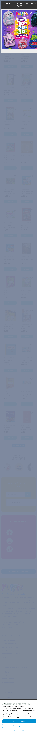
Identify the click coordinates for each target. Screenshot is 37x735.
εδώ (30, 717)
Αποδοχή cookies (19, 721)
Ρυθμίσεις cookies (19, 725)
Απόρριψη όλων (19, 730)
